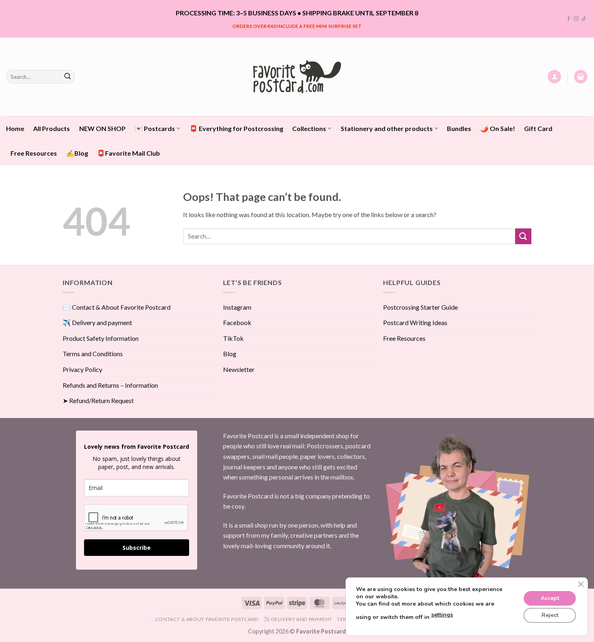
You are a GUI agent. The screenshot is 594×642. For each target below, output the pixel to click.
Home (15, 128)
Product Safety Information (101, 338)
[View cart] (580, 76)
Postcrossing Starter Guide (420, 307)
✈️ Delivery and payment (97, 322)
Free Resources (34, 153)
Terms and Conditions (93, 353)
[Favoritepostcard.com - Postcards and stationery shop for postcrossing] (297, 77)
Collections (309, 128)
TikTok (233, 338)
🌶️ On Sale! (497, 128)
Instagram (237, 307)
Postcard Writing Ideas (415, 322)
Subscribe (136, 547)
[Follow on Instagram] (576, 19)
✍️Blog (77, 153)
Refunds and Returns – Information (110, 385)
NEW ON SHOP (102, 128)
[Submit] (67, 77)
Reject (549, 615)
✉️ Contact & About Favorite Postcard (117, 307)
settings (442, 615)
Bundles (459, 128)
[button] (554, 76)
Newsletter (239, 369)
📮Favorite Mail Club (128, 153)
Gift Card (538, 128)
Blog (229, 353)
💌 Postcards (155, 128)
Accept (550, 598)
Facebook (237, 322)
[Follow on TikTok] (583, 19)
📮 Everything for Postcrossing (236, 128)
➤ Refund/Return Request (98, 400)
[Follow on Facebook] (568, 19)
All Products (51, 128)
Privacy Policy (82, 369)
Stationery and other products (387, 128)
